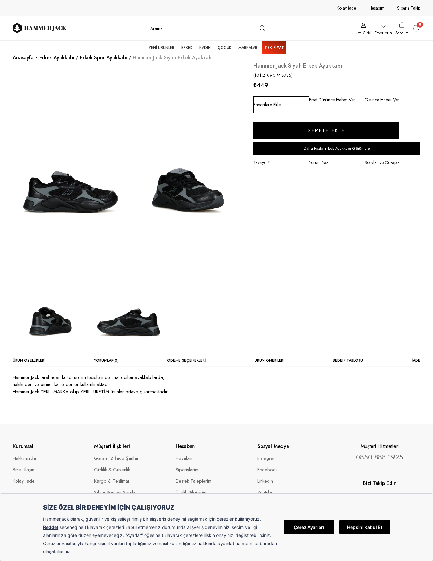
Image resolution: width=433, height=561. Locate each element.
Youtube (265, 492)
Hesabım (377, 8)
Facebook (267, 469)
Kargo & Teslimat (111, 481)
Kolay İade (346, 8)
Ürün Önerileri (269, 360)
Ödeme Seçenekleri (186, 360)
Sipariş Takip (408, 8)
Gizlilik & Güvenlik (112, 469)
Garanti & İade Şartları (117, 458)
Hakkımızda (24, 458)
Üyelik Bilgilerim (191, 492)
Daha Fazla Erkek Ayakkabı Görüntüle (337, 148)
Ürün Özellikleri (29, 360)
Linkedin (265, 481)
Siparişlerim (187, 469)
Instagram (267, 458)
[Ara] (262, 28)
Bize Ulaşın (23, 469)
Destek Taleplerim (193, 481)
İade (416, 360)
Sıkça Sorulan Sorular (115, 492)
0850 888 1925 (379, 456)
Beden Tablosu (348, 360)
